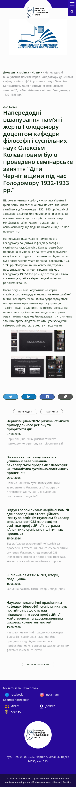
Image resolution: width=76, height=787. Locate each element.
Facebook (17, 694)
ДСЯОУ (50, 706)
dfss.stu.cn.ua (22, 778)
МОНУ (15, 706)
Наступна (52, 411)
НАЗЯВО (16, 711)
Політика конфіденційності (46, 782)
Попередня (25, 411)
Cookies (67, 782)
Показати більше (38, 664)
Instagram (52, 694)
